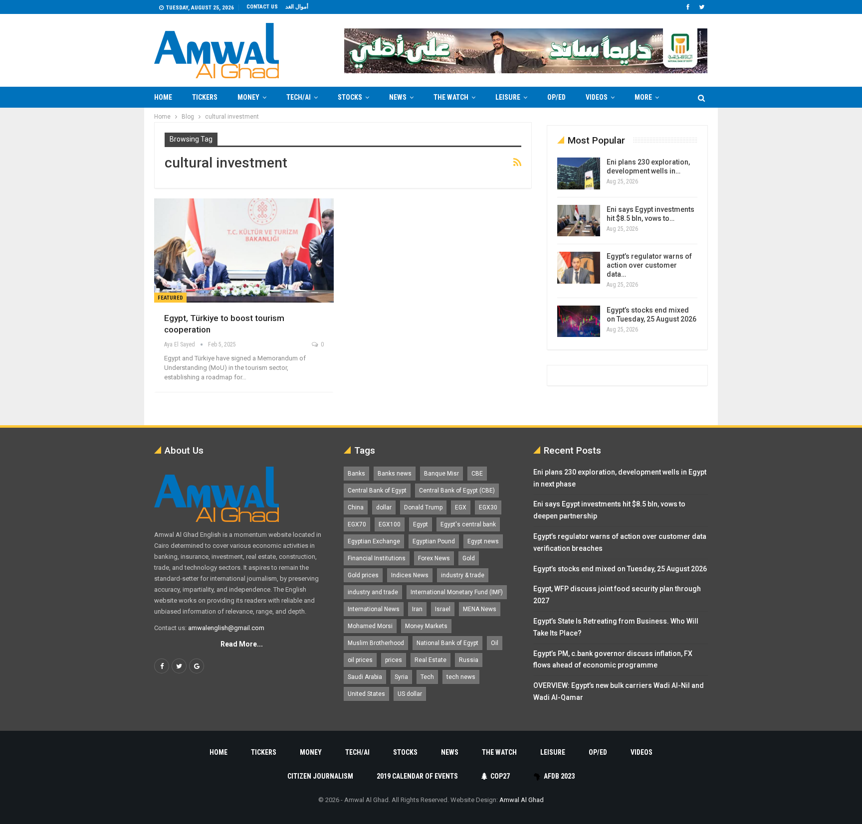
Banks (356, 473)
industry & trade (462, 575)
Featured (170, 298)
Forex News (434, 558)
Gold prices (363, 575)
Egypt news (483, 541)
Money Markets (426, 626)
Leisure (507, 97)
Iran (417, 609)
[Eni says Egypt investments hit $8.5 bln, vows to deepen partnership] (578, 221)
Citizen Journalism (320, 776)
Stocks (350, 97)
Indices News (410, 575)
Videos (597, 97)
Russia (468, 660)
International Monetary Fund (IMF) (457, 592)
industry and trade (373, 592)
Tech (427, 676)
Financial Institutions (377, 558)
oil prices (360, 660)
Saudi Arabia (365, 676)
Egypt (420, 524)
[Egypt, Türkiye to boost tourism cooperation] (244, 250)
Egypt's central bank (468, 524)
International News (374, 609)
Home (163, 97)
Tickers (204, 97)
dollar (384, 507)
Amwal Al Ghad (521, 800)
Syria (401, 676)
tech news (460, 676)
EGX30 (488, 507)
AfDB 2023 (559, 776)
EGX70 (357, 524)
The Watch (450, 97)
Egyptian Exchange (374, 541)
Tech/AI (298, 97)
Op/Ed (556, 97)
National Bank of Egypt (447, 643)
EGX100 (390, 524)
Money (248, 97)
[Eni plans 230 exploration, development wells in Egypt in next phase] (578, 173)
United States (366, 693)
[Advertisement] (115, 257)
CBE (477, 473)
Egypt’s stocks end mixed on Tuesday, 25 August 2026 (620, 569)
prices (393, 660)
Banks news (395, 473)
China (356, 507)
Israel (442, 609)
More (643, 97)
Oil (494, 643)
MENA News (479, 609)
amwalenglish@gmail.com (226, 628)
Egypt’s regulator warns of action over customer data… (649, 265)
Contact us (262, 6)
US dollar (410, 693)
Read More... (241, 644)
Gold (468, 558)
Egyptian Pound (434, 541)
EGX (460, 507)
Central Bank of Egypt (377, 490)
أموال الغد (296, 6)
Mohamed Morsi (370, 626)
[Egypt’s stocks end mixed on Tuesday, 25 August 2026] (578, 321)
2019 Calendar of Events (417, 776)
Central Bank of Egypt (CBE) (457, 490)
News (398, 97)
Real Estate (430, 660)
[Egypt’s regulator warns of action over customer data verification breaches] (578, 268)
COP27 (500, 776)
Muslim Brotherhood (376, 643)
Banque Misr (441, 473)
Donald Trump (423, 507)
